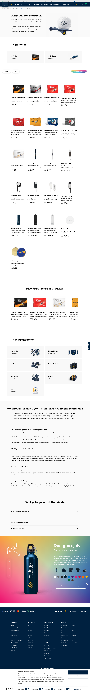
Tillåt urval (78, 676)
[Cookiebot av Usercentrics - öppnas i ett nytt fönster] (9, 689)
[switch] (41, 689)
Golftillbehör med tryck (18, 439)
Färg (16, 71)
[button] (76, 1)
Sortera (6, 71)
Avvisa (78, 680)
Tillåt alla (78, 672)
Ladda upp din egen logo (70, 586)
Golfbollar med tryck (18, 437)
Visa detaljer (76, 689)
